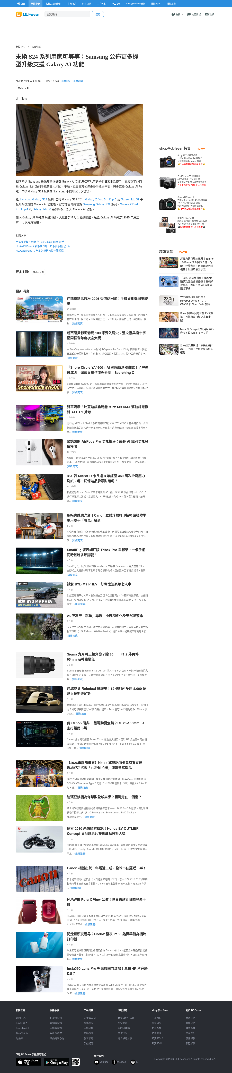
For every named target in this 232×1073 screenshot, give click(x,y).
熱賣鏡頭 (156, 1033)
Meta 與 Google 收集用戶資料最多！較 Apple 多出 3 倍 (197, 330)
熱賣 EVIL (157, 1043)
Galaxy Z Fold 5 (95, 199)
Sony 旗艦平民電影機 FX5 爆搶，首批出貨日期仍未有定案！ (196, 316)
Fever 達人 (22, 1023)
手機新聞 (78, 81)
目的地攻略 (124, 1028)
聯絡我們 (190, 1023)
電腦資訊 (88, 1033)
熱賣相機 (156, 1028)
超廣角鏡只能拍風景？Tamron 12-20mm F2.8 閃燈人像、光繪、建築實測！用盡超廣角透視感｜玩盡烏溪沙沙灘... (197, 264)
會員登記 (190, 1033)
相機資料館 (56, 1017)
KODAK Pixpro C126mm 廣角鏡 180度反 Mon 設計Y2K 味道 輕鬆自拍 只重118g (192, 222)
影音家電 (88, 1038)
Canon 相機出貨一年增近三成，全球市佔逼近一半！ (106, 867)
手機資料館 (56, 1028)
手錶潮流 (88, 1043)
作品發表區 (22, 1033)
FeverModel (22, 1028)
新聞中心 (20, 46)
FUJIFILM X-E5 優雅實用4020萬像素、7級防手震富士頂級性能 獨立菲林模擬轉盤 (192, 180)
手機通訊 (88, 1028)
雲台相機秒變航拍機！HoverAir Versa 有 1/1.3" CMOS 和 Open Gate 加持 (195, 300)
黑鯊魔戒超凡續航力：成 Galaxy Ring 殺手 (40, 241)
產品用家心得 (57, 1038)
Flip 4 (24, 209)
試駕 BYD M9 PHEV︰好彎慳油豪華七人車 (99, 584)
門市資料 (156, 1017)
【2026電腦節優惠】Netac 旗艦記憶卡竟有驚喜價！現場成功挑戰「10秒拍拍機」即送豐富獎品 (106, 765)
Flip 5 (112, 199)
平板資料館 (56, 1033)
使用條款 (190, 1038)
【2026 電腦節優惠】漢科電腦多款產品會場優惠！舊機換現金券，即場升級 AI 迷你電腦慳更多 (196, 283)
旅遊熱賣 (122, 1023)
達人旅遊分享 (125, 1038)
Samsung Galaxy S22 (96, 204)
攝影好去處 (126, 1017)
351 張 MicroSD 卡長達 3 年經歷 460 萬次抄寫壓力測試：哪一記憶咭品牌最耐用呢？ (106, 478)
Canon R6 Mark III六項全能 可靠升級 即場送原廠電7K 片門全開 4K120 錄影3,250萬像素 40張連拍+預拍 (192, 202)
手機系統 (66, 81)
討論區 (19, 1038)
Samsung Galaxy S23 (33, 199)
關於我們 (190, 1017)
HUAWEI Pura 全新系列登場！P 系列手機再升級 (43, 246)
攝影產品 (88, 1023)
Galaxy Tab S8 (42, 209)
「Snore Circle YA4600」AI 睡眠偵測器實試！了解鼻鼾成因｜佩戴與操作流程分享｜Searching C (107, 370)
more (200, 148)
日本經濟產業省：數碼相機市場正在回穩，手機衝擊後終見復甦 (196, 348)
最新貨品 (156, 1023)
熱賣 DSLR (158, 1038)
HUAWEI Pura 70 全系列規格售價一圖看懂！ (41, 250)
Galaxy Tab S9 (130, 199)
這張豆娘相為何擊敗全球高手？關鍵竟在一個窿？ (104, 796)
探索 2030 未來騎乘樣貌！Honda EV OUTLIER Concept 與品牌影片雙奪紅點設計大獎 (103, 831)
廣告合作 (190, 1028)
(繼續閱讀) (77, 323)
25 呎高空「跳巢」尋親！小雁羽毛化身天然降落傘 (105, 615)
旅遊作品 (122, 1033)
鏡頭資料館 (56, 1023)
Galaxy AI (23, 88)
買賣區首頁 (90, 1017)
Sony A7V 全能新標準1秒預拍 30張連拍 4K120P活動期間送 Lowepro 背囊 (191, 159)
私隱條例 (190, 1043)
